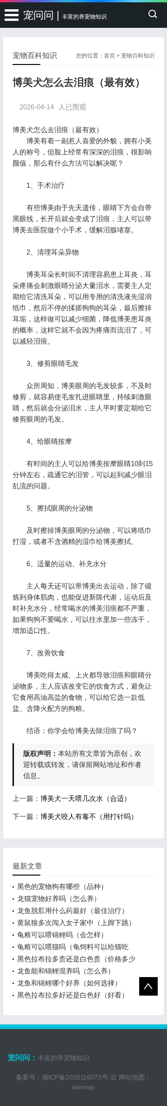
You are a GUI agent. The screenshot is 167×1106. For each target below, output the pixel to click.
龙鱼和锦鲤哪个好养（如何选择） (69, 983)
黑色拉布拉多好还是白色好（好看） (72, 995)
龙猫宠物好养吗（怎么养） (59, 898)
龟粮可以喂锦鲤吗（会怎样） (62, 935)
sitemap (83, 1087)
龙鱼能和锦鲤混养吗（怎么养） (66, 971)
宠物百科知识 (137, 55)
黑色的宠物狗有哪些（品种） (62, 886)
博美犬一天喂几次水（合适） (85, 798)
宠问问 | (65, 15)
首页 (109, 55)
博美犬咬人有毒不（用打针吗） (89, 816)
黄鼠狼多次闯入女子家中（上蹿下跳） (76, 923)
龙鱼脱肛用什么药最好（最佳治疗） (72, 910)
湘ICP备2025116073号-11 (79, 1077)
